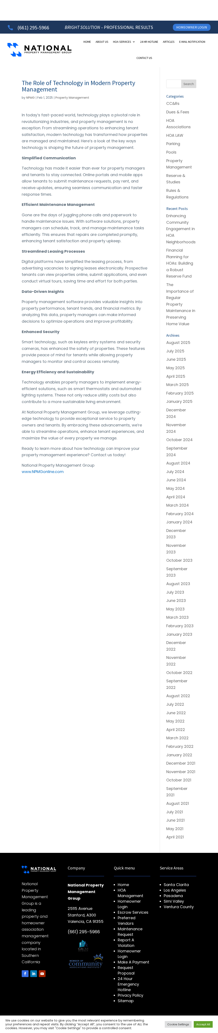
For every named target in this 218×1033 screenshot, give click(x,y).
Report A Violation (126, 942)
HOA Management (130, 893)
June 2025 (176, 359)
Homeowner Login (191, 27)
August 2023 (178, 583)
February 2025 (180, 393)
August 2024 (178, 463)
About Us (102, 42)
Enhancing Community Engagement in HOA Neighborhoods (181, 228)
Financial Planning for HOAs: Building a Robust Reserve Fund (179, 263)
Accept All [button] (203, 1024)
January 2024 (179, 522)
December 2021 (180, 763)
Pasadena (173, 895)
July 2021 (174, 812)
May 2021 (174, 828)
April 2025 (175, 376)
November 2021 (180, 771)
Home (87, 42)
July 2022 (175, 704)
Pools (171, 152)
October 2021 (178, 780)
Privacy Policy (130, 995)
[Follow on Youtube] (42, 973)
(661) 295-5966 (33, 27)
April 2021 (175, 837)
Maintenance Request (130, 931)
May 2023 (175, 609)
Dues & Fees (177, 112)
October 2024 (179, 439)
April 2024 (175, 497)
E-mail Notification (192, 42)
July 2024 (175, 471)
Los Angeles (175, 890)
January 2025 (179, 401)
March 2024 (177, 505)
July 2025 (175, 351)
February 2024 (180, 513)
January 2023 (179, 634)
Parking (173, 143)
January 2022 (179, 755)
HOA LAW (174, 135)
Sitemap (126, 1000)
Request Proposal (126, 970)
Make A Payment (133, 962)
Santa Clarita (176, 884)
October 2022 (179, 672)
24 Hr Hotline (149, 42)
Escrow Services (133, 912)
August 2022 (178, 695)
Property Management (72, 97)
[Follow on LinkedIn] (33, 973)
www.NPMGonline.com (43, 471)
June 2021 (175, 820)
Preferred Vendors (126, 920)
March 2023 (177, 617)
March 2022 (177, 738)
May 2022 (175, 721)
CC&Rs (172, 103)
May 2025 (175, 367)
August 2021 (177, 803)
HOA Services (122, 42)
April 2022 (175, 729)
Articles (169, 42)
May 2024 (175, 488)
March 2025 (177, 384)
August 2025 (178, 342)
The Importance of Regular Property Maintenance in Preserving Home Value (180, 304)
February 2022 (180, 746)
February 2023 (180, 625)
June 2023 (176, 600)
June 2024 (176, 480)
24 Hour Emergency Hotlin (128, 984)
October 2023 (179, 560)
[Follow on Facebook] (25, 973)
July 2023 (175, 592)
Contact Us (144, 58)
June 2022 (176, 712)
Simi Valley (174, 901)
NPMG (30, 97)
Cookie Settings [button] (178, 1024)
